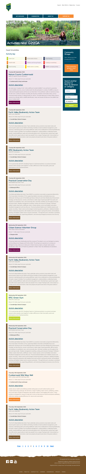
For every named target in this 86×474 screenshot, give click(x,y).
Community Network (69, 61)
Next (52, 446)
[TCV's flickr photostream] (11, 462)
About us (50, 16)
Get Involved (20, 16)
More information (14, 102)
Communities (35, 16)
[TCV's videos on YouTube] (15, 462)
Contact (78, 5)
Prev (19, 446)
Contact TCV (34, 471)
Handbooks (50, 471)
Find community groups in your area (71, 68)
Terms (64, 471)
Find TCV (26, 471)
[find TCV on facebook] (7, 462)
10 (47, 446)
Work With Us (65, 5)
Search (59, 5)
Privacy (57, 471)
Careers (42, 471)
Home (21, 471)
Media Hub (72, 5)
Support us (66, 16)
